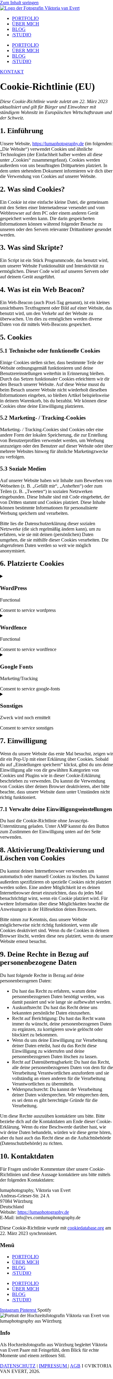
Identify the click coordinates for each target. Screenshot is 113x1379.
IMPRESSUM (53, 1365)
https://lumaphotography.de (58, 143)
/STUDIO (21, 34)
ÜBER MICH (25, 23)
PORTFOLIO (25, 18)
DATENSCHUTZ (18, 1365)
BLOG (19, 29)
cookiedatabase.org (85, 1227)
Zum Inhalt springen (19, 2)
